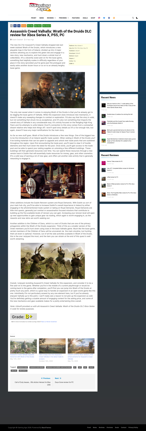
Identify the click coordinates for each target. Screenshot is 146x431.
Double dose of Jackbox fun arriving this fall (120, 114)
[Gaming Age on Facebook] (109, 18)
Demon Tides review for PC (115, 161)
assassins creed (22, 367)
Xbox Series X (46, 26)
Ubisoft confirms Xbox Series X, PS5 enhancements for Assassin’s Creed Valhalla (80, 357)
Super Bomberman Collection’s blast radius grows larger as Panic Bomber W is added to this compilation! (121, 141)
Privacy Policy (133, 427)
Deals (85, 18)
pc (74, 367)
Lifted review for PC (112, 177)
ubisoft (91, 367)
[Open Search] (133, 18)
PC (11, 26)
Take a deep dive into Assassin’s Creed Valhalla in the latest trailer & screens (51, 357)
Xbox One (30, 26)
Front (33, 18)
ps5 (85, 367)
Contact (123, 427)
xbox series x (23, 370)
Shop (93, 18)
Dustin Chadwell (17, 40)
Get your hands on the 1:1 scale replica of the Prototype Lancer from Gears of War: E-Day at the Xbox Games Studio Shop (121, 105)
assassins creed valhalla (37, 367)
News (41, 18)
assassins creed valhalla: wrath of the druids (59, 367)
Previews (63, 18)
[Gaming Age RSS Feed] (113, 18)
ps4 (80, 367)
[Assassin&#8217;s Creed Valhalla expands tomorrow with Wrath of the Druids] (23, 346)
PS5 (19, 26)
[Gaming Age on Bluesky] (104, 18)
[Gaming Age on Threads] (99, 18)
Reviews (50, 18)
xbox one (14, 370)
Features (76, 18)
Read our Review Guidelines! (49, 321)
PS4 (15, 26)
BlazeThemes (46, 427)
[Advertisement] (99, 7)
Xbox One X (38, 26)
